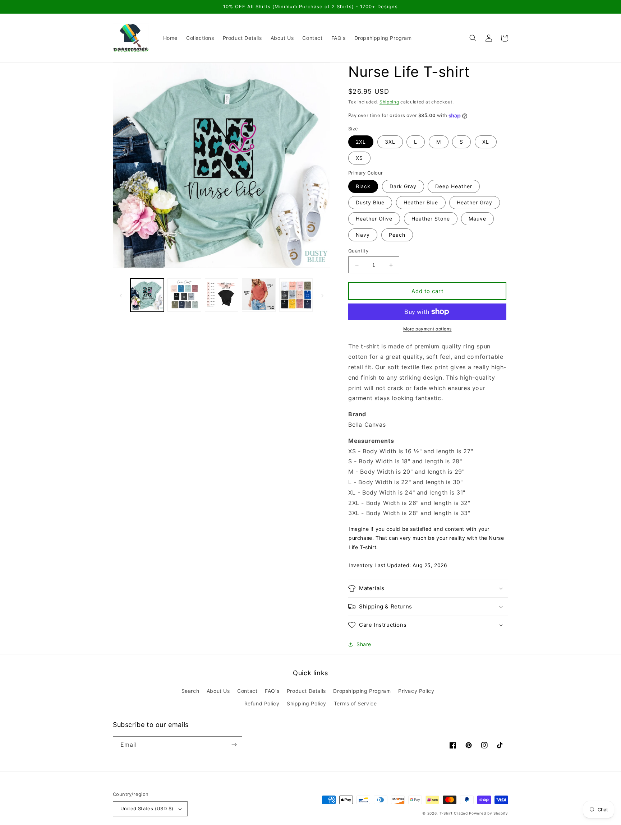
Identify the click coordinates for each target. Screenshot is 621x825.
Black (363, 186)
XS (359, 158)
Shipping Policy (306, 703)
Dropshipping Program (362, 691)
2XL (361, 142)
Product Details (306, 691)
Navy (363, 235)
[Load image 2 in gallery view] (184, 295)
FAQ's (272, 691)
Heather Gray (474, 202)
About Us (218, 691)
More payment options (427, 329)
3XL (390, 142)
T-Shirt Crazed (454, 813)
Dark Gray (403, 186)
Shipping (389, 102)
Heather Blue (421, 202)
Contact (247, 691)
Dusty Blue (370, 202)
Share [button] (363, 644)
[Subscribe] (234, 744)
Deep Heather (453, 186)
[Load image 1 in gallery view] (147, 295)
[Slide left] (121, 295)
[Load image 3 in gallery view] (221, 295)
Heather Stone (430, 218)
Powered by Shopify (488, 813)
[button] (473, 38)
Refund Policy (262, 703)
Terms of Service (355, 703)
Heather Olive (374, 218)
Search (190, 691)
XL (485, 142)
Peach (397, 235)
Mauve (477, 218)
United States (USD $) (146, 808)
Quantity (358, 251)
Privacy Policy (416, 691)
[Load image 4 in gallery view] (258, 295)
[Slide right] (322, 295)
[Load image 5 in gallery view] (296, 295)
